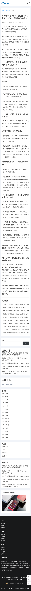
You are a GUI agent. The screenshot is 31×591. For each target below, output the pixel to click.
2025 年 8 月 (5, 431)
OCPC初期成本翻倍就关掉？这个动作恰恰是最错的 (15, 363)
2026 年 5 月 (5, 403)
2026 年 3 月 (5, 409)
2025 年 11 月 (5, 421)
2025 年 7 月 (5, 434)
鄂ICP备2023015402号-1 (17, 579)
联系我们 (3, 554)
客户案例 (3, 541)
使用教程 (3, 549)
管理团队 (3, 525)
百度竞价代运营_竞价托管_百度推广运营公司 (16, 577)
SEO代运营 (5, 446)
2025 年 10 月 (5, 425)
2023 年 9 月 (5, 437)
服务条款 (3, 527)
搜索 (3, 340)
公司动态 (4, 449)
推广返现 (3, 552)
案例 (12, 588)
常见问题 (3, 547)
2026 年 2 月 (5, 412)
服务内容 (3, 538)
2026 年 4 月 (5, 406)
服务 (5, 588)
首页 (3, 10)
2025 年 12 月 (5, 418)
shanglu (4, 22)
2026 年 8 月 (5, 393)
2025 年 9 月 (5, 428)
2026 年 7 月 (5, 396)
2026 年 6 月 (5, 399)
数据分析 (4, 453)
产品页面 (3, 536)
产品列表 (3, 534)
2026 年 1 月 (5, 415)
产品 (9, 588)
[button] (27, 3)
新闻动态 (3, 523)
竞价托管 (8, 10)
